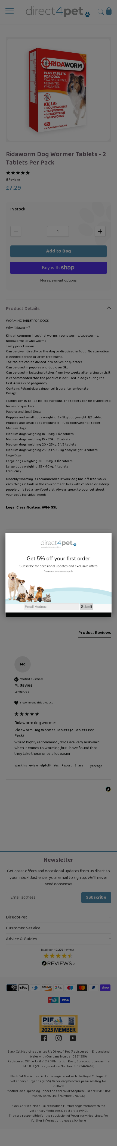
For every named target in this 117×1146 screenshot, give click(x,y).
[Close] (111, 533)
